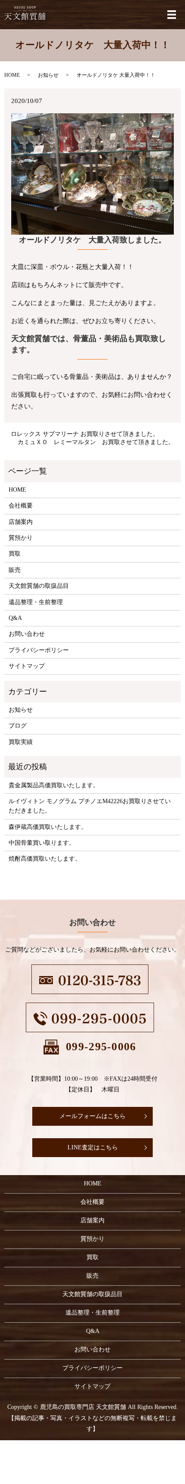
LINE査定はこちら (93, 1147)
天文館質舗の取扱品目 (39, 586)
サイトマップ (27, 666)
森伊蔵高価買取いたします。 (48, 827)
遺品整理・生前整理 (36, 602)
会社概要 (21, 505)
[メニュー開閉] (171, 14)
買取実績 (21, 742)
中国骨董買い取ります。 (42, 843)
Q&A (15, 618)
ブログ (18, 725)
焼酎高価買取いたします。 (45, 858)
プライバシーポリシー (39, 650)
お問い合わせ (27, 634)
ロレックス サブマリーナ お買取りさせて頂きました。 (85, 434)
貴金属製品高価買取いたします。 (54, 785)
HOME (12, 75)
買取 (15, 553)
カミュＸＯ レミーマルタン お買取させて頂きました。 (96, 442)
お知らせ (48, 75)
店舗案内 (21, 522)
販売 (15, 570)
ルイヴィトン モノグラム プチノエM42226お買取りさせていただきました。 (90, 806)
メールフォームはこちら (92, 1116)
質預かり (21, 538)
